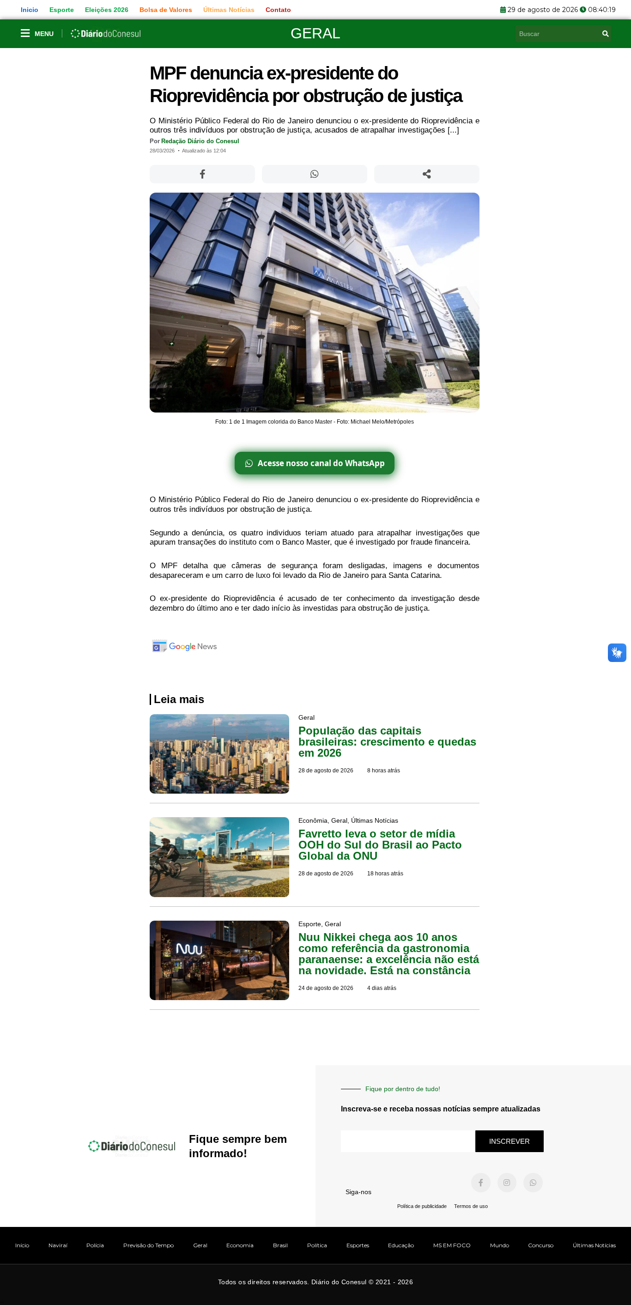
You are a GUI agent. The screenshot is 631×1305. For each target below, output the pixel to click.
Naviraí (58, 1245)
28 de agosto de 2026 (325, 770)
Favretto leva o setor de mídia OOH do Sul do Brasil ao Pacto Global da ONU (380, 844)
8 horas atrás (383, 770)
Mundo (499, 1245)
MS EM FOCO (452, 1245)
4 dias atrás (381, 988)
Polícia (95, 1245)
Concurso (540, 1245)
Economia (240, 1245)
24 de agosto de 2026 (325, 988)
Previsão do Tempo (148, 1245)
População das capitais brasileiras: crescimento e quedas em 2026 (387, 741)
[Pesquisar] (605, 33)
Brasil (280, 1245)
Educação (401, 1245)
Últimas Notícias (594, 1245)
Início (22, 1245)
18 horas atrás (385, 873)
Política (317, 1245)
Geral (315, 33)
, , (348, 820)
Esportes (357, 1245)
